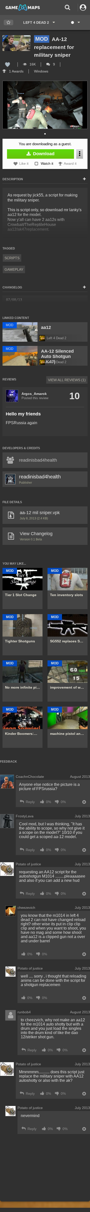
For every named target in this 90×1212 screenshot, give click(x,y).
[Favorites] (8, 22)
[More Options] (79, 153)
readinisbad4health (40, 476)
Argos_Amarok (34, 394)
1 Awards (16, 71)
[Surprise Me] (75, 22)
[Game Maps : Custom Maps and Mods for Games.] (22, 7)
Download (43, 153)
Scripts (12, 258)
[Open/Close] (84, 179)
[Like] (7, 64)
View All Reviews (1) (67, 380)
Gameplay (13, 269)
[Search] (67, 7)
